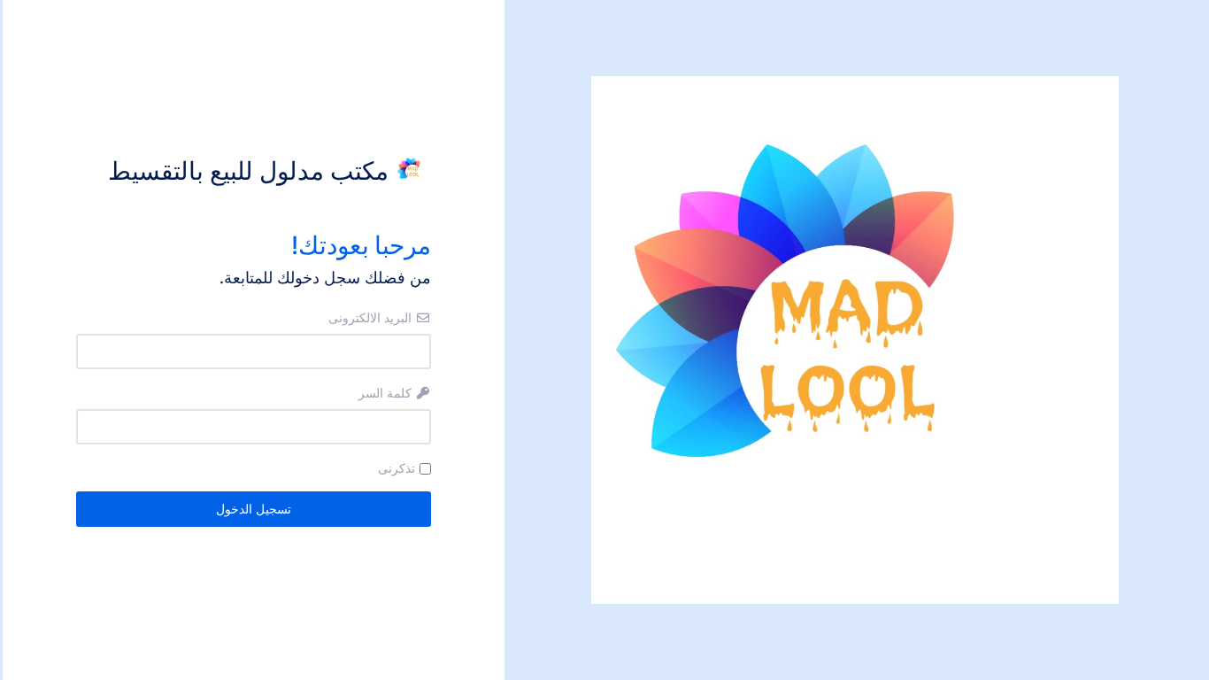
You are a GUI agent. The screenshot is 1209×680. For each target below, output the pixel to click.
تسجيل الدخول (253, 508)
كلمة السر (386, 392)
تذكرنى (396, 467)
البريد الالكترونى (371, 317)
